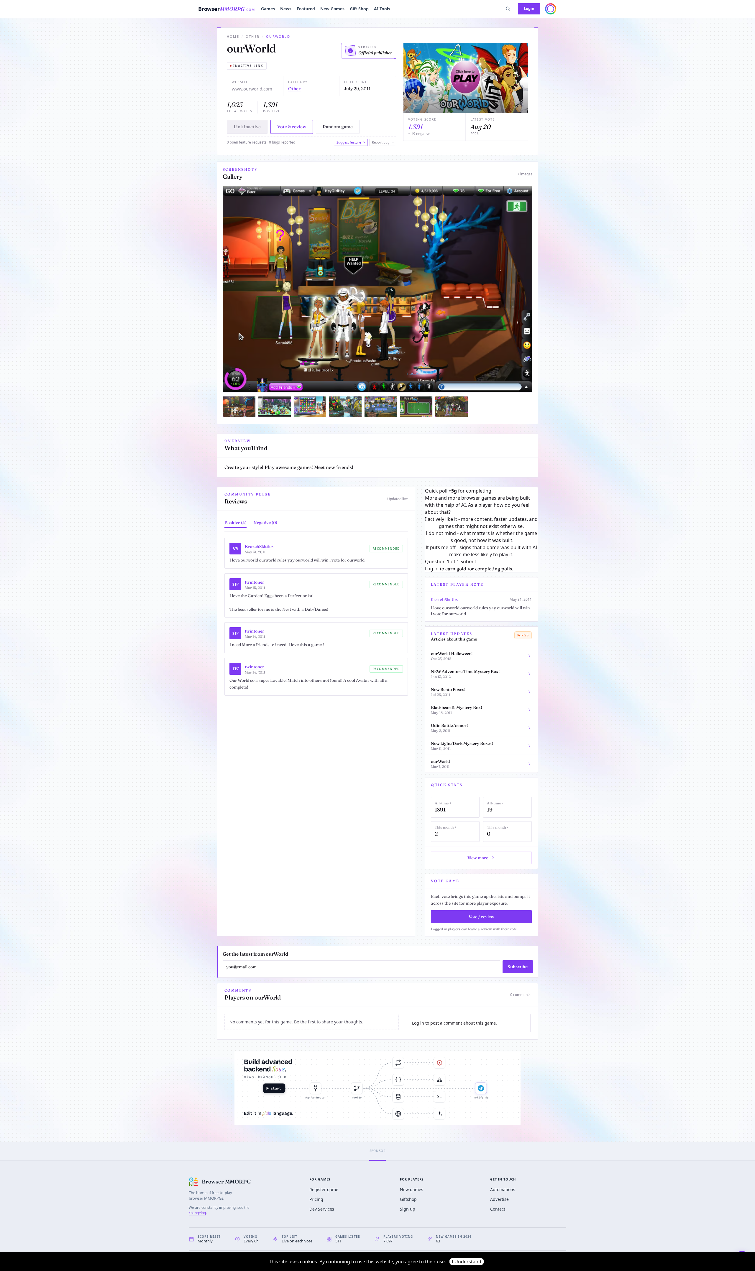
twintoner (254, 582)
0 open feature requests (246, 142)
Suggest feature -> (351, 142)
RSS (525, 635)
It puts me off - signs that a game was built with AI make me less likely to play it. (481, 551)
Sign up (407, 1209)
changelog (197, 1212)
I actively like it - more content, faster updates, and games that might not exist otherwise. (481, 522)
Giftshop (408, 1199)
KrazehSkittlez (259, 546)
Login (529, 8)
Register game (323, 1189)
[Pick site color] (550, 9)
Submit (468, 561)
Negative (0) (265, 522)
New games (411, 1189)
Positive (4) (235, 522)
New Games (332, 8)
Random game (338, 126)
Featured (306, 8)
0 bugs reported (282, 142)
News (285, 8)
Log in (432, 568)
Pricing (316, 1199)
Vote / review (481, 916)
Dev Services (321, 1209)
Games (268, 8)
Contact (497, 1209)
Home (233, 36)
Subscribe (518, 966)
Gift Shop (359, 8)
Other (253, 36)
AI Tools (382, 8)
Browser (226, 8)
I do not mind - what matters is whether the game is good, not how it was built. (481, 537)
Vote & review (291, 126)
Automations (502, 1189)
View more (477, 857)
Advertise (499, 1199)
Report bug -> (382, 142)
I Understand (466, 1261)
